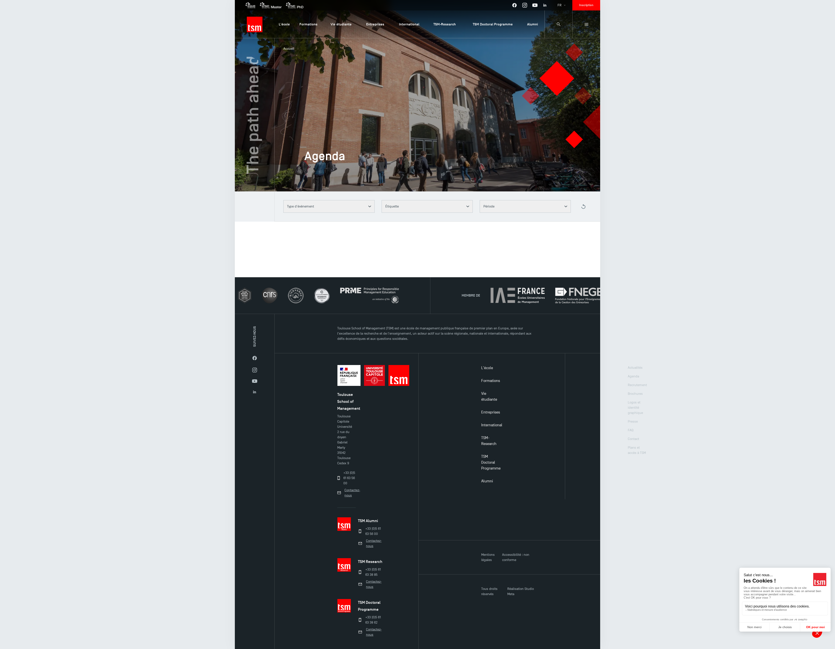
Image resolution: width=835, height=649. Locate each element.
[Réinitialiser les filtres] (583, 206)
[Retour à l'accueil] (254, 24)
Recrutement (637, 385)
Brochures (635, 394)
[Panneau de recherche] (558, 24)
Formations (490, 380)
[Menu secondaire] (586, 24)
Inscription (586, 5)
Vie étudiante (489, 396)
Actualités (635, 368)
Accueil (288, 49)
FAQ (630, 430)
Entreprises (490, 412)
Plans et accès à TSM (637, 450)
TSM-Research (488, 441)
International (491, 425)
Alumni (487, 481)
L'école (487, 368)
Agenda (633, 376)
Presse (633, 421)
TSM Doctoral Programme (491, 462)
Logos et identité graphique (635, 407)
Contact (633, 439)
